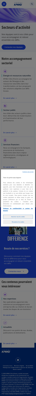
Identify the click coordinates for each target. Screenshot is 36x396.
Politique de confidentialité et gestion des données (18, 209)
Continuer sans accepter (28, 171)
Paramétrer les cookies (18, 221)
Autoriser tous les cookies (18, 216)
